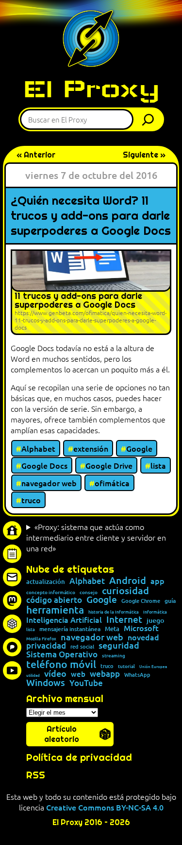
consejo (89, 592)
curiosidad (125, 590)
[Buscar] (150, 119)
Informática (155, 612)
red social (82, 646)
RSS (35, 775)
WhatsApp (137, 674)
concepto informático (50, 592)
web (78, 674)
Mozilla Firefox (41, 638)
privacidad (46, 646)
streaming (113, 655)
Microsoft (141, 628)
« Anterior (36, 155)
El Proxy (91, 89)
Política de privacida (76, 757)
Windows (45, 682)
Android (127, 580)
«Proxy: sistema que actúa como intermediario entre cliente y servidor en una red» (96, 537)
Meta (112, 629)
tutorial (126, 666)
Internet (124, 619)
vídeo (55, 673)
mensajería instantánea (69, 629)
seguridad (119, 645)
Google (139, 448)
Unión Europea (153, 666)
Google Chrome (140, 600)
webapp (105, 674)
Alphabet (38, 448)
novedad (143, 637)
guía (170, 601)
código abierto (54, 600)
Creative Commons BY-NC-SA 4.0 (105, 807)
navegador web (49, 482)
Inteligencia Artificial (64, 620)
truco (31, 499)
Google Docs (44, 465)
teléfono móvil (61, 664)
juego (155, 620)
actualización (45, 582)
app (157, 580)
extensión (90, 448)
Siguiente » (144, 155)
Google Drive (108, 465)
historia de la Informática (113, 612)
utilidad (33, 675)
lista (158, 465)
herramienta (55, 609)
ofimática (112, 482)
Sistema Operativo (62, 655)
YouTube (86, 683)
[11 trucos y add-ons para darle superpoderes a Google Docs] (91, 292)
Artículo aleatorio (61, 734)
